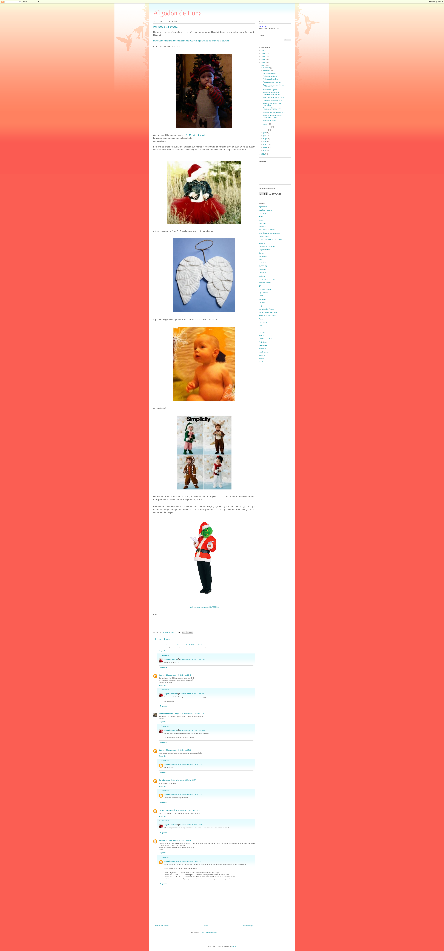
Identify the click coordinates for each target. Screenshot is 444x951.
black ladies (263, 213)
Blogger (233, 946)
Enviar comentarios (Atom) (209, 932)
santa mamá (263, 349)
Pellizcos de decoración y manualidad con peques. (272, 93)
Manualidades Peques (266, 309)
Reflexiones (263, 342)
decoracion (262, 269)
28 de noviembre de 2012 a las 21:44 (189, 764)
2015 (263, 56)
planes (261, 329)
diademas (262, 276)
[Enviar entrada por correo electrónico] (179, 632)
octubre (266, 124)
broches (261, 220)
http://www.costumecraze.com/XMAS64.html (204, 607)
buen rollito (262, 223)
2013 (263, 62)
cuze (260, 259)
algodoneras (263, 207)
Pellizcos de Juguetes (270, 90)
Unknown (162, 675)
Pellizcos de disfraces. (270, 76)
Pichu (261, 326)
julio (264, 133)
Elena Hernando (164, 780)
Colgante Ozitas (264, 250)
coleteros (262, 243)
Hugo (260, 306)
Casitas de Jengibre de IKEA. (273, 100)
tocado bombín (264, 352)
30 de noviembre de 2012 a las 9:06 (179, 840)
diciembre (266, 68)
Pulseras (262, 332)
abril (265, 141)
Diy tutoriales (263, 292)
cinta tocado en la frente (267, 230)
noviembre (267, 71)
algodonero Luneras (265, 210)
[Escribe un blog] (185, 632)
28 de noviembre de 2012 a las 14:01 (192, 659)
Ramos (261, 335)
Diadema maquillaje (269, 120)
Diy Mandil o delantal (195, 135)
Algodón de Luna (177, 13)
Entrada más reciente (162, 926)
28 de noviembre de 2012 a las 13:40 (189, 645)
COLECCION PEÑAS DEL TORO (270, 240)
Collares (261, 253)
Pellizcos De (263, 322)
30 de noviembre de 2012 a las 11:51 (189, 861)
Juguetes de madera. (270, 73)
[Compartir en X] (188, 632)
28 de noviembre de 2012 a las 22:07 (188, 810)
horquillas (262, 302)
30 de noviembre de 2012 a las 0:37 (192, 825)
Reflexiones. (263, 345)
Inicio (206, 926)
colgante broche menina (267, 246)
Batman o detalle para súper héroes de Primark (272, 109)
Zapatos (261, 362)
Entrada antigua (248, 926)
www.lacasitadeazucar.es (168, 645)
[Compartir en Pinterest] (192, 632)
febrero (265, 147)
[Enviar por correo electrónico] (183, 632)
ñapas (261, 319)
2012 (263, 65)
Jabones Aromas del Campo (169, 713)
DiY (260, 286)
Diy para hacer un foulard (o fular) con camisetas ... (274, 86)
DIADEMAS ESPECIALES (268, 279)
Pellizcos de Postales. (270, 79)
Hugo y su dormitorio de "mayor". (274, 97)
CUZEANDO (263, 266)
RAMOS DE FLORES (266, 339)
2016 (263, 53)
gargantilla (262, 299)
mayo (265, 139)
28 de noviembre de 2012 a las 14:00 (192, 713)
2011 (263, 154)
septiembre (267, 127)
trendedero (162, 840)
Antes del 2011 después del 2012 (274, 113)
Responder (162, 651)
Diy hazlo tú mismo (265, 289)
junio (265, 136)
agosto (265, 130)
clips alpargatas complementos (269, 233)
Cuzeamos (262, 263)
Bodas (261, 216)
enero (265, 150)
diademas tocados (265, 283)
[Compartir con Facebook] (190, 632)
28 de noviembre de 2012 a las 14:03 (192, 694)
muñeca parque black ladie (268, 312)
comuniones (263, 256)
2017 (263, 50)
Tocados (262, 355)
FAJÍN (261, 296)
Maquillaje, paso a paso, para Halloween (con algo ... (272, 116)
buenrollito (262, 226)
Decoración (263, 273)
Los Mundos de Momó (167, 810)
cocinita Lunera (264, 236)
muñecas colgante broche (267, 316)
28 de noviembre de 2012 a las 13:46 (178, 675)
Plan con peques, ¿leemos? (272, 82)
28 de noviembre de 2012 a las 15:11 (178, 750)
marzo (265, 144)
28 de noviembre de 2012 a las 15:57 (183, 780)
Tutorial (261, 359)
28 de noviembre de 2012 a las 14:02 (192, 730)
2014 (263, 59)
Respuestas (165, 655)
